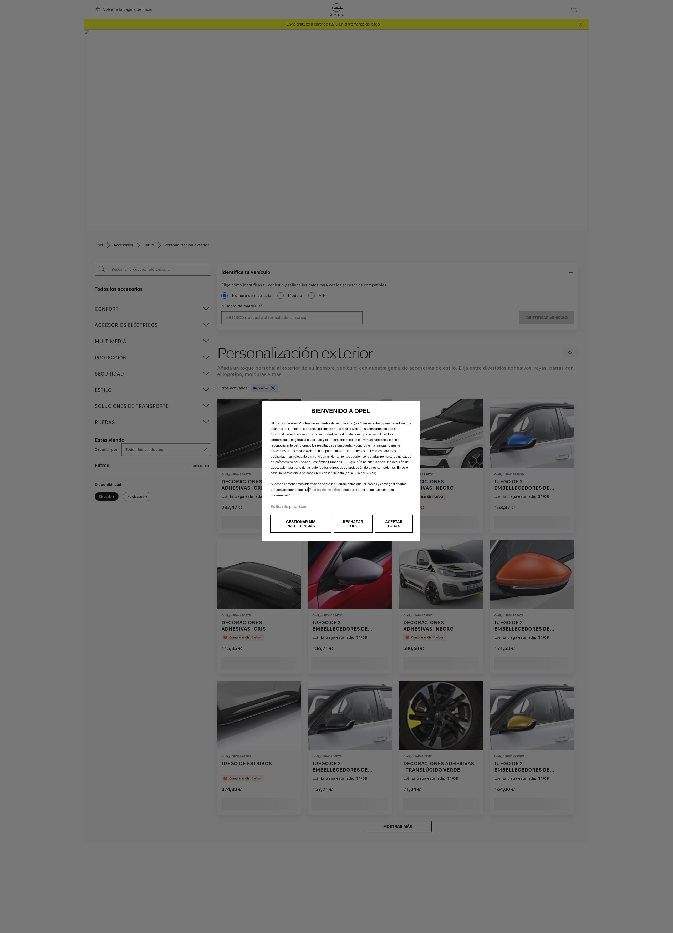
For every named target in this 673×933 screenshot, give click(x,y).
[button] (300, 524)
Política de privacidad (288, 506)
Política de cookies (324, 490)
